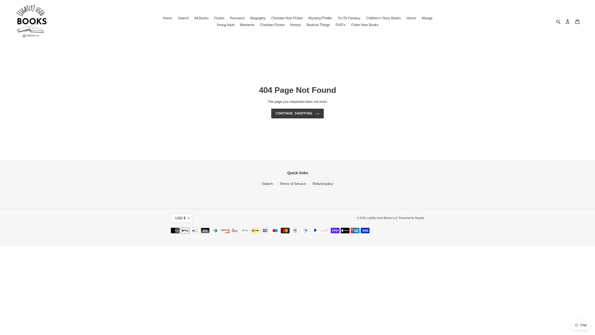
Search (267, 184)
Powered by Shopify (411, 218)
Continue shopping (294, 113)
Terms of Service (293, 184)
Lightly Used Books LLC (382, 218)
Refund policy (323, 184)
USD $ (180, 218)
